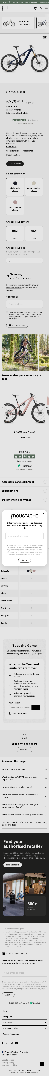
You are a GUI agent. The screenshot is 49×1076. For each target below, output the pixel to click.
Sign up (24, 560)
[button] (43, 513)
